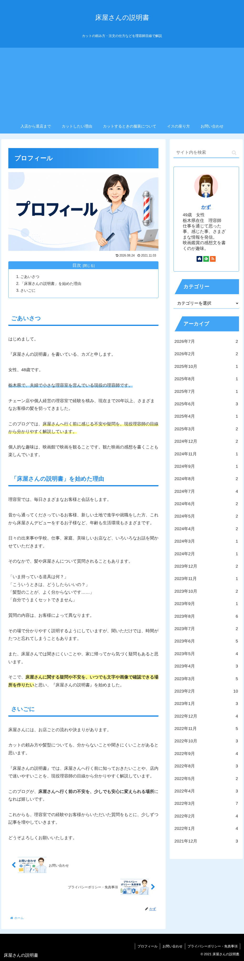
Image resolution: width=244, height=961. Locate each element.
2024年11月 (206, 454)
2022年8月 (206, 766)
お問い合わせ (173, 946)
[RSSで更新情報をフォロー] (213, 259)
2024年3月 (206, 541)
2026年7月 (206, 341)
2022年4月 (206, 791)
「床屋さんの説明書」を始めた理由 (50, 283)
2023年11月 (206, 578)
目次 (76, 265)
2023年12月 (206, 566)
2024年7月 (206, 491)
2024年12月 (206, 441)
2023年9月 (206, 603)
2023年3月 (206, 678)
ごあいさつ (29, 276)
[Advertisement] (122, 83)
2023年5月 (206, 653)
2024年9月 (206, 466)
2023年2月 (206, 691)
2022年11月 (206, 728)
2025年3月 (206, 429)
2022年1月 (206, 828)
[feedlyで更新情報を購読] (206, 259)
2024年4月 (206, 528)
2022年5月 (206, 778)
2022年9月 (206, 753)
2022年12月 (206, 716)
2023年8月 (206, 616)
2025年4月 (206, 416)
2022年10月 (206, 741)
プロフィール (147, 946)
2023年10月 (206, 591)
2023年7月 (206, 628)
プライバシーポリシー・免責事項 (213, 946)
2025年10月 (206, 366)
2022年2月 (206, 816)
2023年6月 (206, 641)
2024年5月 (206, 516)
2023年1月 (206, 703)
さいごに (28, 290)
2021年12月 (206, 841)
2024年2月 (206, 553)
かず (206, 207)
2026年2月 (206, 353)
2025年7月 (206, 391)
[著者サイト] (199, 259)
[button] (234, 152)
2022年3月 (206, 803)
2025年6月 (206, 403)
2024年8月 (206, 478)
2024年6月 (206, 503)
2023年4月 (206, 666)
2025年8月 (206, 378)
